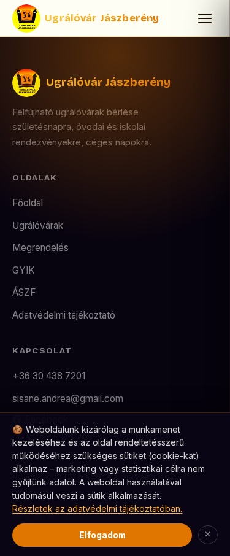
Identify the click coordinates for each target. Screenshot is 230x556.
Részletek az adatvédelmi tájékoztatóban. (97, 508)
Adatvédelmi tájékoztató (63, 315)
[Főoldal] (26, 18)
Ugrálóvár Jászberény (102, 18)
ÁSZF (24, 292)
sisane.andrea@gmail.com (67, 398)
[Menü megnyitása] (205, 18)
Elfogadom (102, 535)
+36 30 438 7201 (48, 376)
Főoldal (27, 203)
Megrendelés (40, 247)
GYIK (23, 270)
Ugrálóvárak (37, 225)
